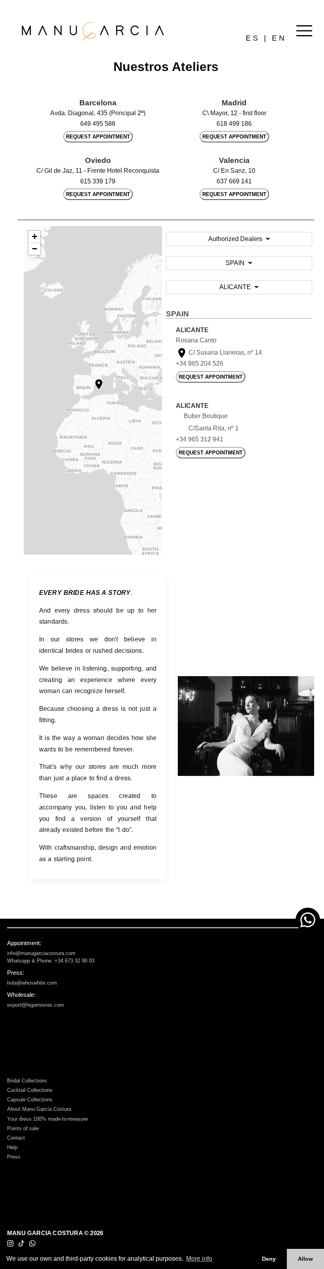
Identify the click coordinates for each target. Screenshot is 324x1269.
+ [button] (34, 236)
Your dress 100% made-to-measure (47, 1119)
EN (279, 38)
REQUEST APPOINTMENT (98, 137)
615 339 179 (97, 181)
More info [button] (199, 1258)
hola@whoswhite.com (32, 983)
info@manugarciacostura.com (41, 953)
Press (14, 1157)
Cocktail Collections (30, 1090)
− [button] (34, 249)
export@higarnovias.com (35, 1005)
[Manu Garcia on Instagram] (10, 1243)
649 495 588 (97, 123)
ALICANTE (235, 287)
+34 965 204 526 (199, 363)
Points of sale (23, 1128)
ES (253, 38)
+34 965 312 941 (199, 439)
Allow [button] (305, 1259)
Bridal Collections (27, 1081)
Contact (16, 1138)
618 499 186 (234, 123)
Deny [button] (269, 1259)
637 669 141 (234, 181)
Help (12, 1147)
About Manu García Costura (39, 1109)
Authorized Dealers (235, 238)
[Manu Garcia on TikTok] (21, 1243)
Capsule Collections (30, 1100)
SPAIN (235, 263)
